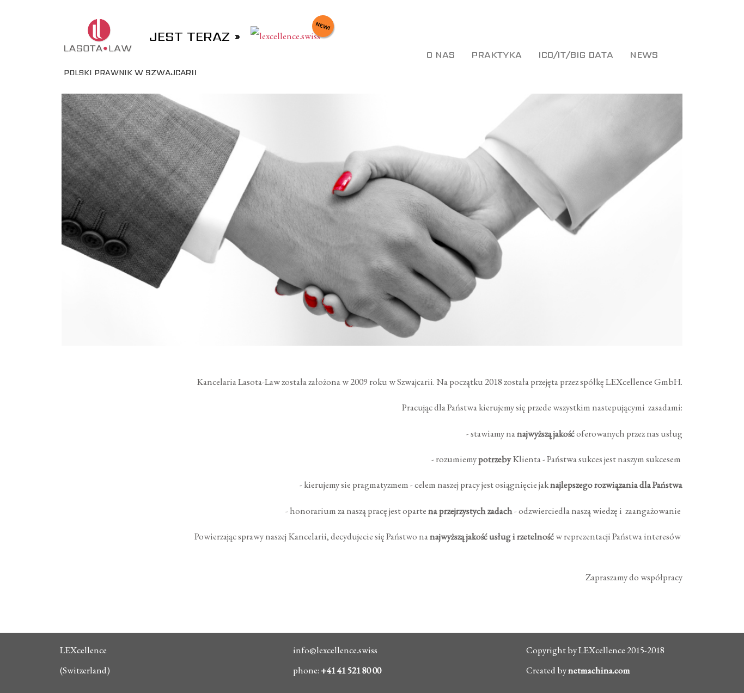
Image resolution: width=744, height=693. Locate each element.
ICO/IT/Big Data (575, 54)
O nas (440, 54)
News (644, 54)
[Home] (98, 34)
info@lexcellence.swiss (335, 650)
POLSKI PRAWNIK (124, 72)
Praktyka (496, 54)
